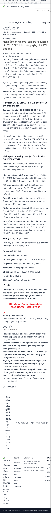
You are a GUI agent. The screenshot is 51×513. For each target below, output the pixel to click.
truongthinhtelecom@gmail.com (34, 467)
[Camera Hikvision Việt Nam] (17, 11)
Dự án (49, 476)
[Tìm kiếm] (38, 17)
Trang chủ (6, 29)
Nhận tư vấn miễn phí (39, 423)
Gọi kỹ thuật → (9, 387)
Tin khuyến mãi (9, 38)
